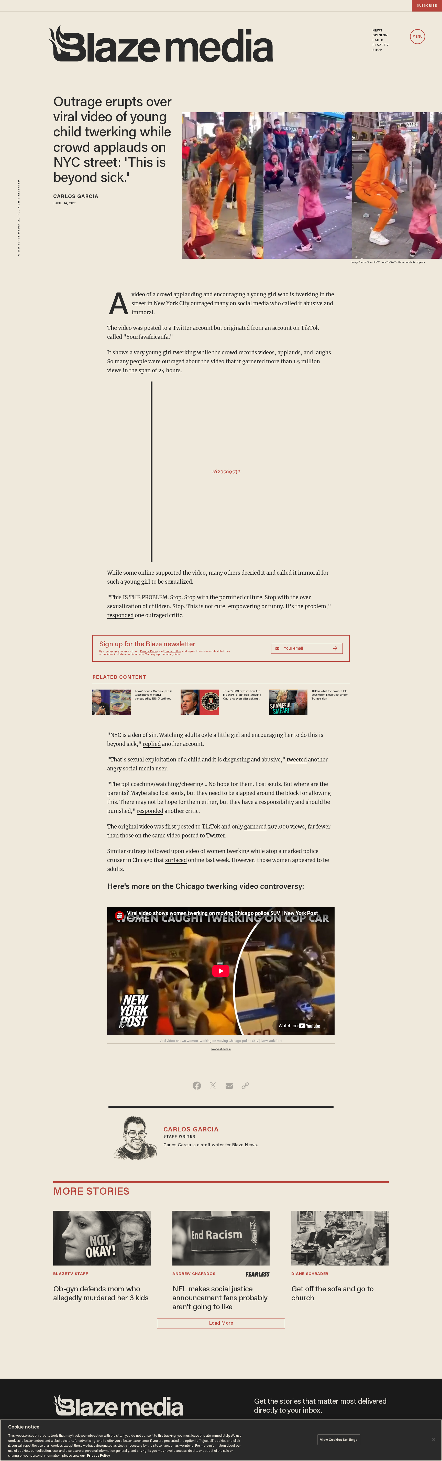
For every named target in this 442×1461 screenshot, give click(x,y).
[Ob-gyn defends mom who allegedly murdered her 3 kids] (101, 1237)
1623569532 (226, 471)
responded (120, 615)
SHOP (377, 50)
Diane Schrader (309, 1274)
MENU (418, 36)
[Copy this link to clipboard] (245, 1086)
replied (152, 744)
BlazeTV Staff (70, 1274)
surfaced (176, 860)
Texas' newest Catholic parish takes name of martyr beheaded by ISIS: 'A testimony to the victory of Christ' (154, 695)
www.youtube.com (221, 1049)
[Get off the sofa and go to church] (340, 1237)
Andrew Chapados (193, 1274)
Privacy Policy (149, 651)
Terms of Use (172, 651)
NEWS (377, 30)
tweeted (297, 759)
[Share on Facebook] (197, 1086)
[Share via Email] (229, 1086)
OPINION (380, 35)
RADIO (378, 40)
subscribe (427, 5)
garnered (255, 826)
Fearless (258, 1274)
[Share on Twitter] (213, 1086)
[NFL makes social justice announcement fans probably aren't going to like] (221, 1237)
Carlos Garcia (75, 196)
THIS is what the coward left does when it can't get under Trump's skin (330, 695)
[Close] (433, 1439)
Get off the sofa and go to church (332, 1294)
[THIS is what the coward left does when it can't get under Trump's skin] (288, 701)
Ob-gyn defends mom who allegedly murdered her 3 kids (101, 1294)
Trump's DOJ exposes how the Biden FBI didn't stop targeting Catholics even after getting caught (242, 695)
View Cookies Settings (339, 1439)
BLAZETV (380, 45)
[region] (221, 1440)
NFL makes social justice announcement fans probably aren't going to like (220, 1298)
